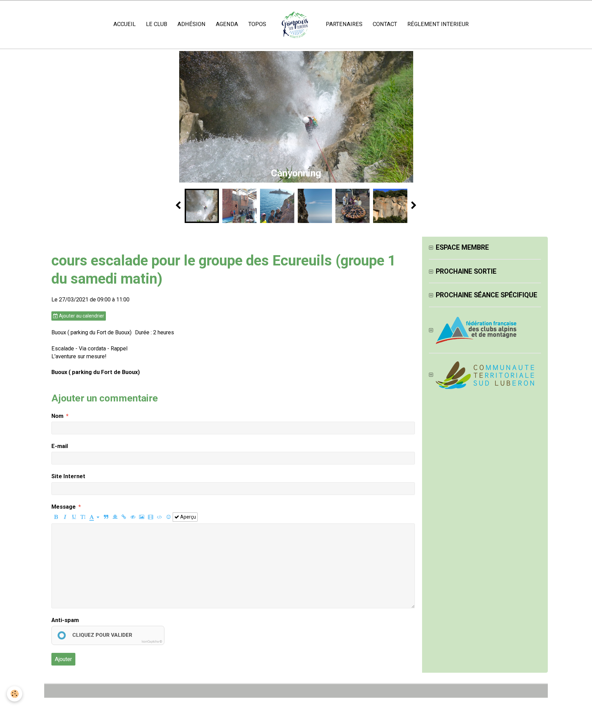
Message (63, 507)
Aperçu (187, 517)
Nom (57, 416)
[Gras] (56, 517)
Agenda (227, 24)
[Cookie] (14, 693)
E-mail (59, 446)
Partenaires (344, 24)
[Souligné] (73, 517)
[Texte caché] (132, 517)
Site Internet (68, 476)
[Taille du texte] (82, 517)
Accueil (124, 24)
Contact (385, 24)
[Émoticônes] (168, 517)
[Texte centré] (115, 517)
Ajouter (63, 659)
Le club (156, 24)
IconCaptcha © (151, 641)
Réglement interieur (438, 24)
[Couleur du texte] (94, 517)
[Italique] (65, 517)
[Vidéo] (150, 517)
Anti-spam (65, 620)
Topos (257, 24)
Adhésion (191, 24)
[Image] (141, 517)
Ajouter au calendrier (81, 316)
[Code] (159, 517)
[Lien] (123, 517)
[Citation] (106, 517)
